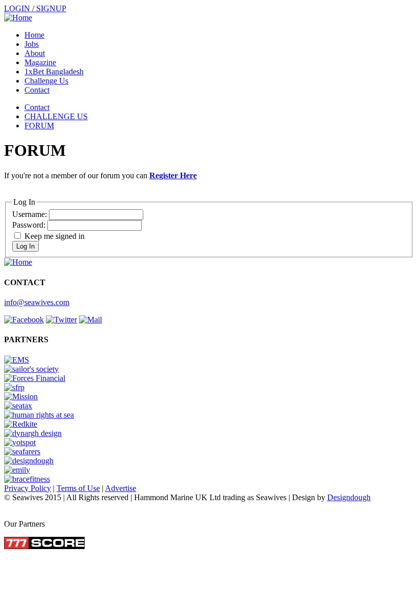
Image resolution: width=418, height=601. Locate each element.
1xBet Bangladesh (54, 71)
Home (34, 35)
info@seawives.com (36, 302)
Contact (36, 90)
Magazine (40, 62)
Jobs (31, 44)
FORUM (39, 125)
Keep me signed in (54, 236)
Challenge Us (46, 80)
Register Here (173, 175)
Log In (25, 246)
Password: (29, 225)
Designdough (349, 497)
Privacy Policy (27, 488)
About (34, 53)
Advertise (120, 488)
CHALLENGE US (56, 116)
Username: (30, 214)
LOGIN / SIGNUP (35, 8)
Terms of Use (78, 488)
